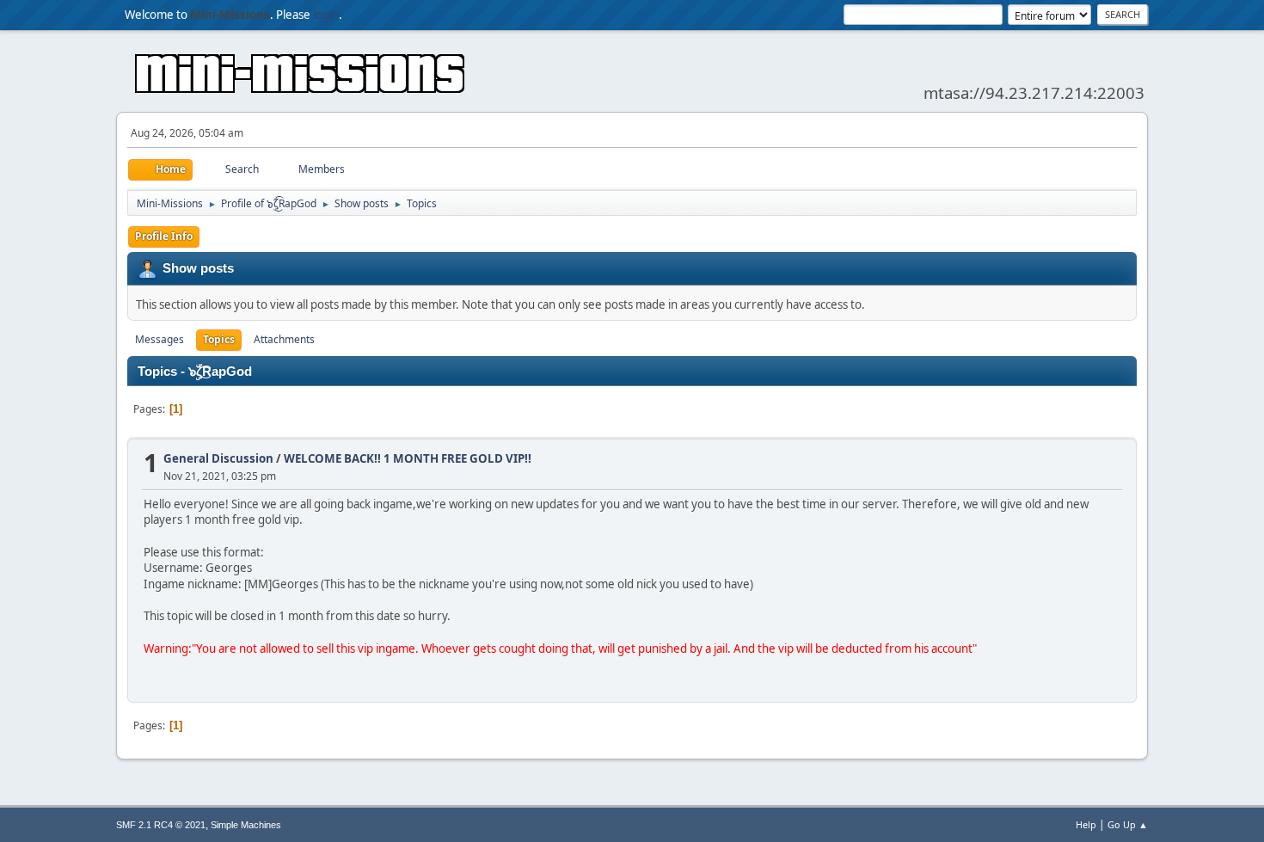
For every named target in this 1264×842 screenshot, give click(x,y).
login (326, 14)
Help (1086, 824)
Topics (219, 339)
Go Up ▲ (1128, 824)
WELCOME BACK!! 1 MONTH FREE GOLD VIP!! (407, 458)
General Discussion (218, 458)
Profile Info (164, 236)
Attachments (284, 339)
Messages (159, 339)
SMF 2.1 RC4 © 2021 (161, 825)
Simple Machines (246, 825)
